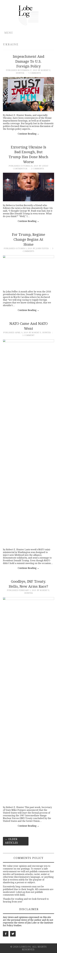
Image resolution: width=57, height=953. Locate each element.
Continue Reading (28, 133)
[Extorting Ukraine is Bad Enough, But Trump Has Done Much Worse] (28, 187)
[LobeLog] (29, 15)
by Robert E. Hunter (40, 332)
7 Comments (34, 73)
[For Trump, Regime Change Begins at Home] (28, 271)
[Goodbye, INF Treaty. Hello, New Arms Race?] (28, 700)
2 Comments (37, 168)
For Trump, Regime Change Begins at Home (28, 239)
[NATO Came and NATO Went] (28, 442)
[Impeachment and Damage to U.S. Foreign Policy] (28, 94)
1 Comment (28, 335)
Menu (8, 32)
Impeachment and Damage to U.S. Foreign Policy (28, 61)
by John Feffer (41, 248)
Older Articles (11, 841)
